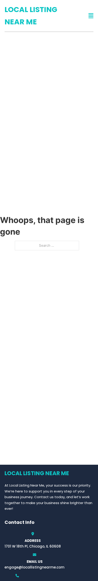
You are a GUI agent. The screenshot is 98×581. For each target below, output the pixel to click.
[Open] (90, 16)
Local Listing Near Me (31, 15)
